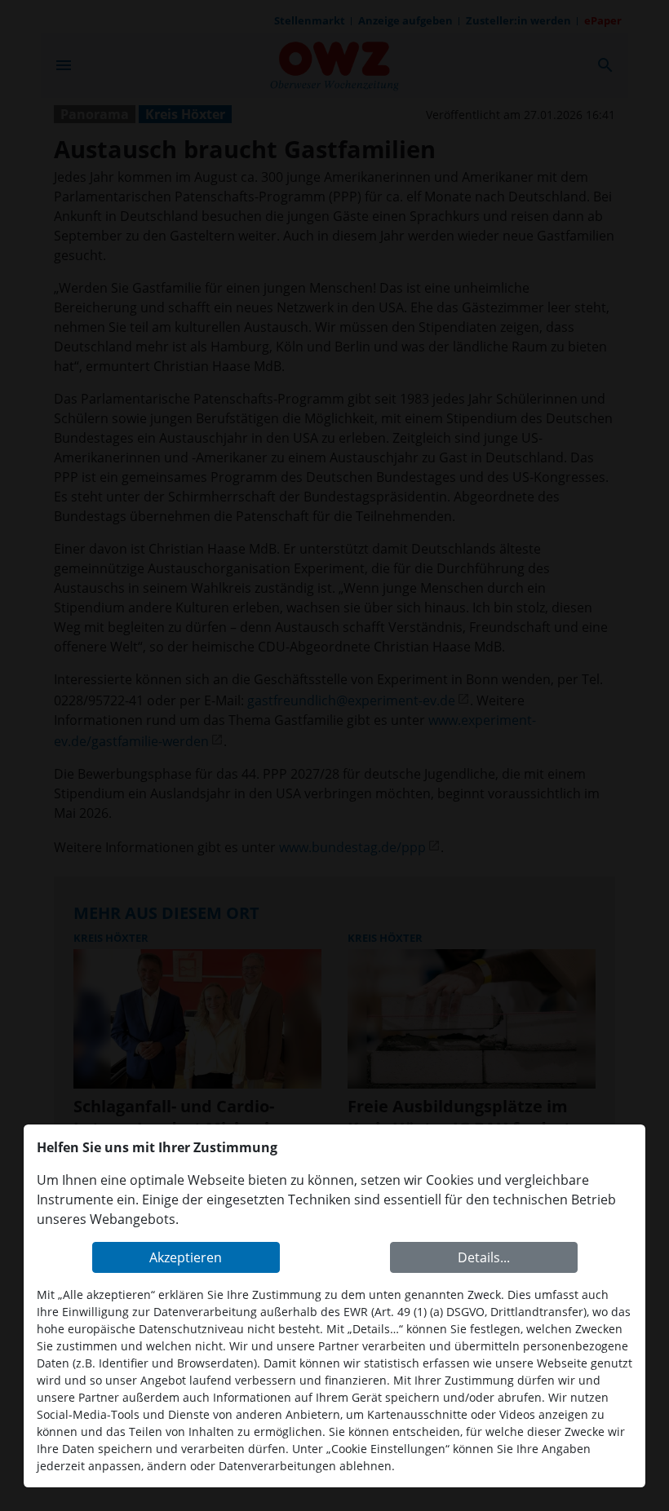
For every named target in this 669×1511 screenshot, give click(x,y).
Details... (484, 1257)
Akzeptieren (185, 1257)
